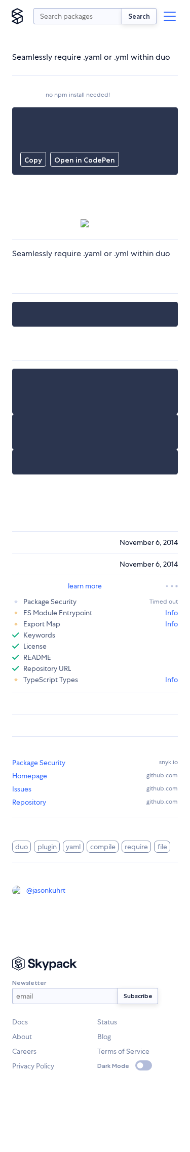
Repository (29, 802)
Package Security (38, 762)
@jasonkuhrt (45, 890)
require (136, 846)
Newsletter (29, 982)
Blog (104, 1036)
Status (107, 1021)
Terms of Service (123, 1051)
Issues (21, 788)
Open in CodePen (84, 160)
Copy (33, 160)
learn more (85, 585)
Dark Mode (113, 1065)
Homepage (29, 775)
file (162, 846)
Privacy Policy (33, 1065)
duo (21, 846)
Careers (24, 1051)
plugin (47, 846)
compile (103, 846)
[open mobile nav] (170, 16)
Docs (20, 1021)
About (22, 1036)
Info (171, 613)
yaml (73, 846)
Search (139, 16)
